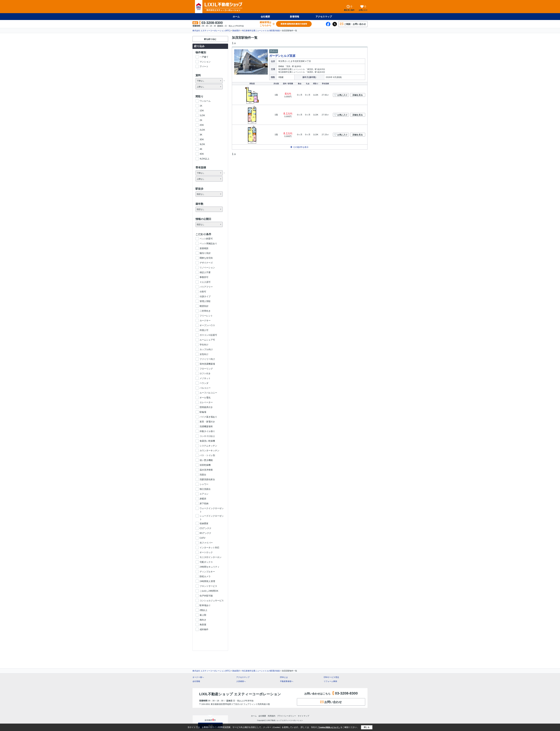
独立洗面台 (205, 489)
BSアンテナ (205, 533)
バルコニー (205, 388)
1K (201, 105)
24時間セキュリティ (209, 567)
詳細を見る (358, 95)
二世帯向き (205, 311)
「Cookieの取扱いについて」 (328, 727)
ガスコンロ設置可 (208, 335)
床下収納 (204, 503)
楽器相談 (204, 248)
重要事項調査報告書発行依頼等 (294, 24)
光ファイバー (206, 542)
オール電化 (205, 397)
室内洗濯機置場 (207, 364)
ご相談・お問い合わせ (355, 24)
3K (201, 134)
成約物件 (204, 629)
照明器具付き (206, 407)
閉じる (367, 727)
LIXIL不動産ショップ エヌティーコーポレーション (240, 694)
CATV (202, 538)
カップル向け (206, 349)
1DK (202, 110)
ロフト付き (205, 373)
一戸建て (204, 57)
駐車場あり (205, 605)
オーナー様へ (198, 677)
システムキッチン (208, 445)
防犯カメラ (205, 576)
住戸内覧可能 (206, 595)
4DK (202, 154)
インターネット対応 (209, 547)
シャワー (204, 484)
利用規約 (271, 716)
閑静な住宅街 (206, 258)
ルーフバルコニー (208, 392)
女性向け (204, 354)
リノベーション (207, 267)
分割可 (203, 291)
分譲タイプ (205, 296)
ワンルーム (205, 101)
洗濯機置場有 (206, 426)
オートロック (206, 552)
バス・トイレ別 (207, 455)
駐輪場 (203, 412)
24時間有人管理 (207, 581)
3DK (202, 139)
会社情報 (196, 681)
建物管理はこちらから (265, 24)
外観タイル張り (207, 431)
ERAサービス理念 (331, 677)
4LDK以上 (204, 158)
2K (201, 120)
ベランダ (204, 383)
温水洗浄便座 (206, 470)
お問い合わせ (333, 702)
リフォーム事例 (330, 681)
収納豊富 (204, 523)
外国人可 (204, 330)
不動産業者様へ (286, 681)
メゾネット (205, 378)
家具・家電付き (207, 421)
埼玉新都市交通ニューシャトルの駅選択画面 (261, 30)
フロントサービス (208, 586)
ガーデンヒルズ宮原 (282, 55)
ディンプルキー (207, 571)
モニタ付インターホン (211, 557)
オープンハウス (207, 325)
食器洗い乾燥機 (207, 441)
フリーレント (206, 315)
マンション (205, 61)
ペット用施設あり (208, 243)
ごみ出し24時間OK (209, 591)
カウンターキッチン (209, 450)
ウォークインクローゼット (212, 508)
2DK (202, 125)
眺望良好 (204, 306)
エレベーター (206, 402)
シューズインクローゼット (212, 516)
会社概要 (265, 16)
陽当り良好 (205, 253)
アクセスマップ (243, 677)
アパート (204, 66)
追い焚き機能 (206, 460)
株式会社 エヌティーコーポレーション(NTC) (211, 30)
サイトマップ (303, 716)
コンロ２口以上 (207, 436)
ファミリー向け (207, 359)
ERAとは (284, 677)
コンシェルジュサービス (212, 600)
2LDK (202, 130)
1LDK (202, 115)
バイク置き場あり (208, 417)
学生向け (204, 344)
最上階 (203, 615)
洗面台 (203, 474)
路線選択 (236, 30)
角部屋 (203, 624)
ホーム (236, 16)
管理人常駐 (205, 301)
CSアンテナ (205, 528)
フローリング (206, 368)
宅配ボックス (206, 562)
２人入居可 (205, 282)
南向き (203, 620)
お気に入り (342, 95)
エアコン (204, 494)
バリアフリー (206, 287)
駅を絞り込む (210, 39)
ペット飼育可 (206, 238)
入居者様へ (241, 681)
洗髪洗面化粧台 (207, 479)
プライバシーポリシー (286, 716)
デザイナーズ (206, 262)
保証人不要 (205, 272)
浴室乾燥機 (205, 465)
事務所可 (204, 277)
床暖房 (203, 498)
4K (201, 149)
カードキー (205, 320)
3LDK (202, 144)
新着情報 (294, 16)
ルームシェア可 (207, 340)
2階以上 (203, 610)
